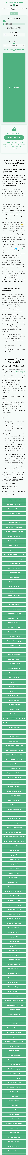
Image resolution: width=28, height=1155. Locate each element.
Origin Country (14, 32)
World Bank (21, 249)
